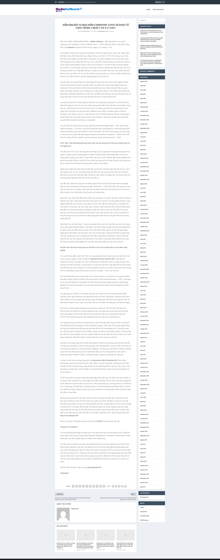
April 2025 (143, 149)
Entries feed (143, 511)
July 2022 (143, 290)
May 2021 (143, 350)
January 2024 (144, 213)
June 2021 (143, 346)
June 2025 (143, 141)
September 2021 (144, 333)
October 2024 (144, 175)
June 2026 (143, 90)
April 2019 (143, 457)
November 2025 (144, 120)
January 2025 (144, 162)
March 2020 (143, 410)
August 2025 (143, 132)
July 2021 (143, 341)
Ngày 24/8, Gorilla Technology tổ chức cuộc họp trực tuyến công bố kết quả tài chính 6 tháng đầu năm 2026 (151, 54)
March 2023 (143, 256)
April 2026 (143, 98)
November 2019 (144, 427)
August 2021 (143, 337)
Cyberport (71, 47)
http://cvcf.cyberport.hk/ (69, 416)
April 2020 (143, 406)
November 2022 (144, 273)
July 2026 (143, 85)
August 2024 (143, 184)
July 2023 (143, 239)
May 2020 (143, 401)
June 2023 (143, 243)
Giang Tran (86, 31)
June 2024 (143, 192)
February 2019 (144, 465)
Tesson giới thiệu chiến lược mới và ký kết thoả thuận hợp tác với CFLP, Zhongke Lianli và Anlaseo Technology (151, 39)
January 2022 (144, 316)
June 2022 (143, 294)
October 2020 (144, 380)
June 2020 (143, 397)
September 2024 (144, 179)
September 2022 (144, 282)
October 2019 (144, 431)
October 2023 (144, 226)
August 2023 (143, 235)
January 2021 (144, 367)
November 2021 (144, 324)
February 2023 (144, 260)
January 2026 (144, 111)
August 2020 (143, 388)
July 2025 (143, 137)
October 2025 (144, 124)
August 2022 (143, 286)
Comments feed (144, 516)
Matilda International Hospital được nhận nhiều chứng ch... (81, 2)
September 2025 (144, 128)
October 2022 (144, 277)
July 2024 (143, 188)
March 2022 (143, 307)
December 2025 (144, 115)
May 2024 (143, 196)
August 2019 (143, 440)
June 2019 (143, 448)
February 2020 (144, 414)
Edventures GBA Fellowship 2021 (105, 360)
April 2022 (143, 303)
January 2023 (144, 265)
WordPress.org (144, 520)
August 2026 (143, 81)
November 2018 (144, 478)
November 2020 (144, 376)
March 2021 (143, 359)
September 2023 (144, 230)
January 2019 (144, 470)
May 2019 (143, 452)
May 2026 (143, 94)
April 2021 (143, 354)
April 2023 (143, 252)
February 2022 (144, 312)
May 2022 (143, 299)
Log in (142, 507)
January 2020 (144, 418)
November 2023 (144, 222)
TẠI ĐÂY (99, 421)
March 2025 (143, 154)
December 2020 (144, 371)
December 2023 (144, 218)
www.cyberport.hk (94, 467)
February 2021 (144, 363)
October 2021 (144, 329)
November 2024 (144, 171)
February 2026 (144, 107)
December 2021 (144, 320)
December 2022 (144, 269)
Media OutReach (96, 41)
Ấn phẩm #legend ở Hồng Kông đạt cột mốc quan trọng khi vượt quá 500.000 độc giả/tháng (151, 47)
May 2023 (143, 248)
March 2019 (143, 461)
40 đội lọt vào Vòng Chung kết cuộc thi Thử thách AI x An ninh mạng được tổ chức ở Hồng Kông (151, 32)
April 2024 (143, 201)
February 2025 (144, 158)
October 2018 (144, 482)
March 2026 (143, 102)
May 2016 (143, 487)
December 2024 (144, 166)
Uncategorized (158, 9)
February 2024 (144, 209)
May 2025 (143, 145)
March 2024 (143, 205)
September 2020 (144, 384)
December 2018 (144, 474)
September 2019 (144, 435)
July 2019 (143, 444)
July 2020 (143, 393)
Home (148, 9)
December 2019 (144, 423)
